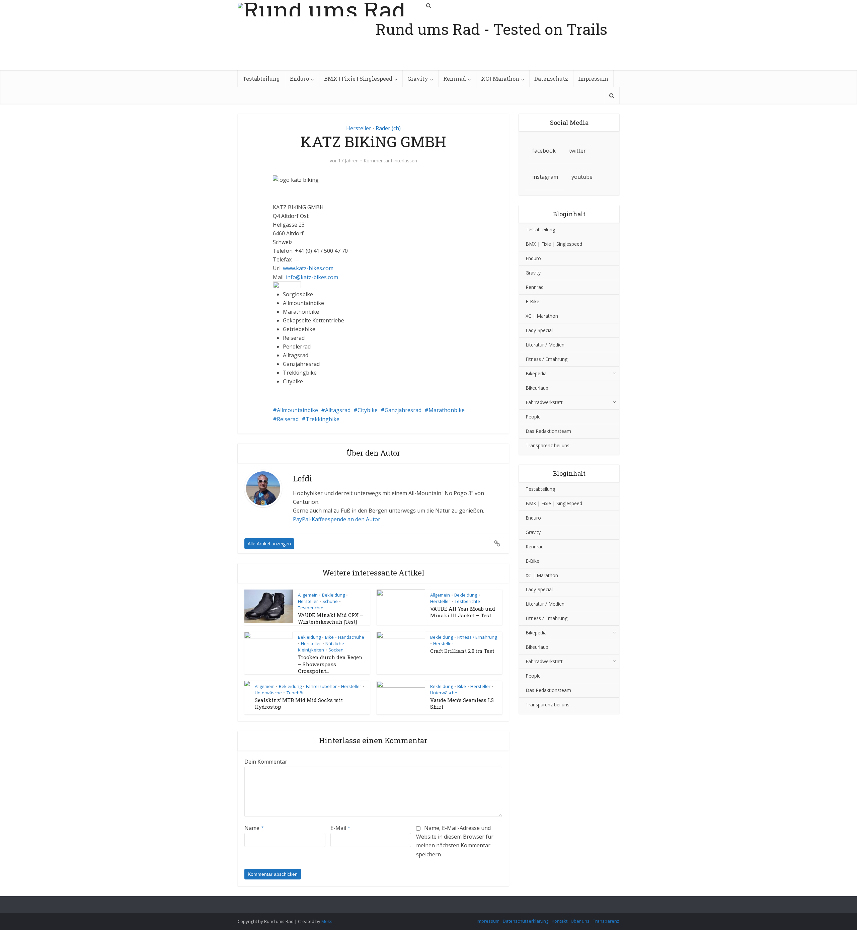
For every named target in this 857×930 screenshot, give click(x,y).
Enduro (299, 78)
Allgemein (308, 595)
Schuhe (330, 601)
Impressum (593, 78)
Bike (329, 637)
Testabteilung (261, 78)
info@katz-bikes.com (312, 277)
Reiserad (288, 419)
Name (254, 828)
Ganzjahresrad (403, 410)
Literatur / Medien (545, 344)
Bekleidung (333, 595)
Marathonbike (446, 410)
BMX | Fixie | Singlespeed (358, 78)
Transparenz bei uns (547, 445)
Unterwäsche (268, 693)
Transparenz (606, 921)
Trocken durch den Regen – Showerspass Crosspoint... (330, 664)
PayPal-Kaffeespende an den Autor (336, 519)
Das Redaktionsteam (548, 431)
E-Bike (532, 301)
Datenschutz (551, 78)
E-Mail (340, 828)
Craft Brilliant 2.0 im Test (462, 650)
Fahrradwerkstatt (544, 402)
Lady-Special (539, 330)
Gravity (417, 78)
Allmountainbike (297, 410)
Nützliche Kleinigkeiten (321, 646)
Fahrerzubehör (321, 686)
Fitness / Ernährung (477, 637)
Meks (326, 921)
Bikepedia (536, 373)
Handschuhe (351, 637)
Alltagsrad (337, 410)
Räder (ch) (388, 128)
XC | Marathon (500, 78)
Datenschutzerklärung (525, 921)
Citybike (368, 410)
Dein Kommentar (265, 761)
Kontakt (559, 921)
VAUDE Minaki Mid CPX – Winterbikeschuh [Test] (330, 618)
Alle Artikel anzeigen (269, 543)
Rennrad (454, 78)
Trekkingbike (322, 419)
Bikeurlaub (537, 388)
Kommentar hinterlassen (390, 161)
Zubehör (295, 693)
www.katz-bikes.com (308, 268)
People (533, 416)
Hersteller (358, 128)
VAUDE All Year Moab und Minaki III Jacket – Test (462, 612)
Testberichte (310, 608)
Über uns (580, 921)
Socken (335, 650)
